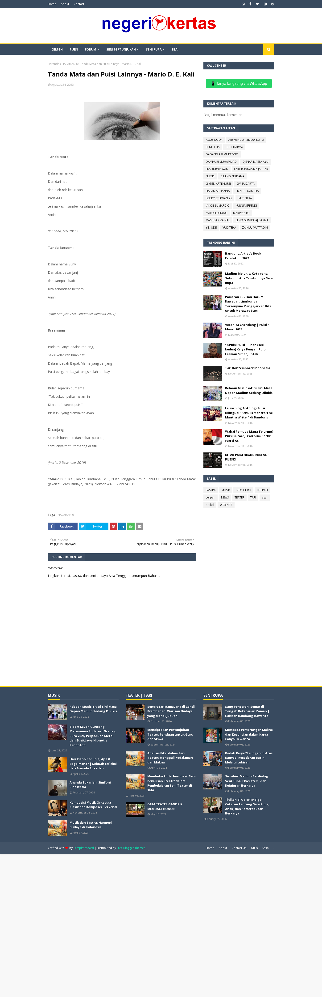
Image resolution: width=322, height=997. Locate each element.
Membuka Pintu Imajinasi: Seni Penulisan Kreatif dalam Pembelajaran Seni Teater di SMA (171, 783)
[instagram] (265, 4)
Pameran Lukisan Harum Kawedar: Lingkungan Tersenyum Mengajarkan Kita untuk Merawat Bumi (248, 304)
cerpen (210, 497)
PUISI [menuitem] (74, 49)
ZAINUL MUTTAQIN (255, 228)
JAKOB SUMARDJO (218, 206)
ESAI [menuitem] (175, 49)
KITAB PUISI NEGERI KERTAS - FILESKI (247, 456)
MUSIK (226, 490)
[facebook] (250, 4)
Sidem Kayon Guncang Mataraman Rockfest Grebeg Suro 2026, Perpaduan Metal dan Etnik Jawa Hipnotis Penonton (93, 735)
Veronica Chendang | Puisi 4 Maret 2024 (247, 327)
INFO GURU (243, 490)
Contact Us (239, 848)
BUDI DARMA (234, 147)
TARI (253, 497)
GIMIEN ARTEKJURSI (218, 184)
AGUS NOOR (214, 140)
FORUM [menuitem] (90, 49)
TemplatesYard (83, 848)
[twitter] (257, 4)
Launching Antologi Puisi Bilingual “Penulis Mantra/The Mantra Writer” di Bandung (249, 412)
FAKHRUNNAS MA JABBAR (251, 169)
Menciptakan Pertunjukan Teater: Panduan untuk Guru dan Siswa (170, 734)
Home (52, 4)
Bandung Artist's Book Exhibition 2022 (243, 255)
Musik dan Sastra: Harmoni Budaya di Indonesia (91, 824)
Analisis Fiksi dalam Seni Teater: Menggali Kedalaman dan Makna (170, 757)
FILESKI (210, 176)
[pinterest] (272, 4)
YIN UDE (211, 228)
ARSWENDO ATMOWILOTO (246, 140)
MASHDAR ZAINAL (218, 220)
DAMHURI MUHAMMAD (221, 162)
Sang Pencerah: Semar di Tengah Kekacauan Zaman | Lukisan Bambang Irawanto (247, 711)
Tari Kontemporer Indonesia (247, 368)
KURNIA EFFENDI (246, 206)
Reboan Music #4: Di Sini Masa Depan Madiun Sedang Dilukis (248, 390)
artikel (210, 505)
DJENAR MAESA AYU (255, 162)
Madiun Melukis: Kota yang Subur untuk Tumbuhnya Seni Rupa (249, 278)
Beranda (53, 64)
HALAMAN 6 (70, 64)
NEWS (225, 497)
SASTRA (211, 490)
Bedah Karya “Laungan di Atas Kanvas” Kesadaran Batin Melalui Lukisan (248, 757)
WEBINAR (226, 505)
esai (264, 497)
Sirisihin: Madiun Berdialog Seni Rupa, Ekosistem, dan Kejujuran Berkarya (246, 781)
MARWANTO (241, 213)
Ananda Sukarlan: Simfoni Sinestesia (90, 784)
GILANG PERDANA (232, 176)
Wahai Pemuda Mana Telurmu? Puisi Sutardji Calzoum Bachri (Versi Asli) (249, 436)
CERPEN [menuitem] (57, 49)
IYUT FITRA (245, 198)
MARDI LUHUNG (216, 213)
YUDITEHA (229, 228)
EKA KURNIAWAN (217, 169)
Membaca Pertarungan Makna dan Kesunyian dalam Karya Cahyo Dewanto (249, 734)
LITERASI (262, 490)
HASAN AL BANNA (218, 191)
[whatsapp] (243, 4)
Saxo (265, 848)
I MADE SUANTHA (247, 191)
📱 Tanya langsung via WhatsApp (239, 83)
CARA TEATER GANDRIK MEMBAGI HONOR (164, 806)
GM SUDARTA (246, 184)
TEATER (239, 497)
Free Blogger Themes (131, 848)
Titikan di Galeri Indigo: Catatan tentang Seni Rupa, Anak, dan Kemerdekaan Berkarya (247, 806)
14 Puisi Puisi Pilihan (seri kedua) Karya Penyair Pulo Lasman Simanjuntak (245, 349)
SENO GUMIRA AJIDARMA (252, 220)
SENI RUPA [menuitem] (154, 49)
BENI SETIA (213, 147)
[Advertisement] (141, 925)
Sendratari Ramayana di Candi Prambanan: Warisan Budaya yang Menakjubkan (171, 711)
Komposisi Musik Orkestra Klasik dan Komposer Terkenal (93, 804)
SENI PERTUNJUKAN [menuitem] (121, 49)
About (65, 4)
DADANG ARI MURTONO (222, 154)
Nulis (254, 848)
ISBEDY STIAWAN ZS (219, 198)
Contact (79, 4)
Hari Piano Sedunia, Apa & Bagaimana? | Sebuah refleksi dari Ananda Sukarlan (93, 763)
